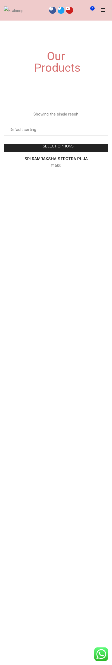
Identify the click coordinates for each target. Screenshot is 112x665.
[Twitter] (61, 10)
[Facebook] (52, 10)
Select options (58, 146)
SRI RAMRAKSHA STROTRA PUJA (56, 158)
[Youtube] (69, 10)
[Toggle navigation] (103, 10)
